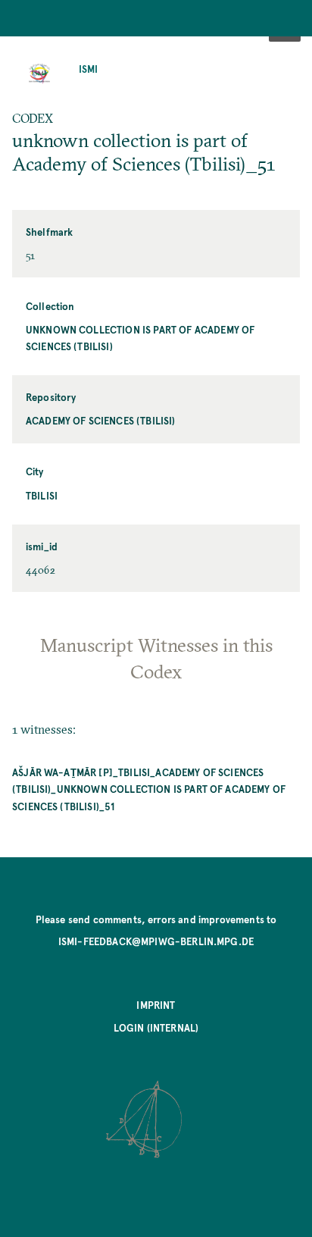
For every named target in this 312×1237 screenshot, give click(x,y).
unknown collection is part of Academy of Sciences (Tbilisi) (140, 337)
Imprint (155, 1004)
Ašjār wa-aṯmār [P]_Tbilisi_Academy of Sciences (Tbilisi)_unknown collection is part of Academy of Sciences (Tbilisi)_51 (148, 789)
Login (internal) (156, 1027)
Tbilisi (42, 495)
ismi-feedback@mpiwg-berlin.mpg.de (156, 941)
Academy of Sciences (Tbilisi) (101, 420)
